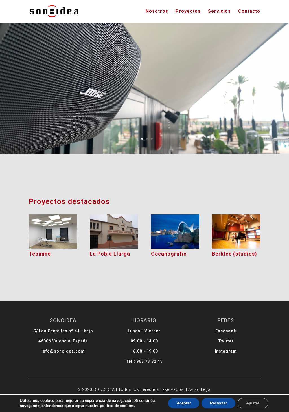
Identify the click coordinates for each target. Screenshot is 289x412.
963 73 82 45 (149, 361)
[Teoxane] (53, 231)
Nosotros (157, 11)
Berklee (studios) (234, 254)
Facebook (225, 331)
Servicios (219, 11)
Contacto (249, 11)
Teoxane (40, 254)
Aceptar (184, 403)
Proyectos (188, 11)
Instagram (226, 351)
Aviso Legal (200, 389)
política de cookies (117, 405)
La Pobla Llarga (110, 254)
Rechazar (218, 403)
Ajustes (253, 403)
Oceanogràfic (169, 254)
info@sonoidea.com (63, 351)
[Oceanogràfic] (175, 231)
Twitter (226, 341)
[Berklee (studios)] (236, 231)
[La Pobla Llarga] (114, 231)
